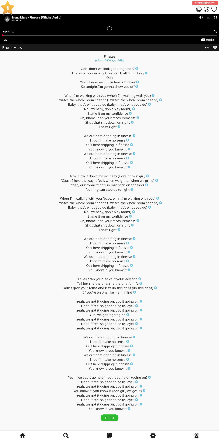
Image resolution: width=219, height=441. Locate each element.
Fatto (109, 418)
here (98, 135)
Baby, (72, 104)
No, (86, 109)
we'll (101, 82)
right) (149, 288)
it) (140, 391)
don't (93, 68)
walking (86, 95)
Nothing (92, 189)
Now (73, 176)
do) (144, 104)
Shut (89, 122)
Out (89, 144)
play (117, 109)
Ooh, (84, 68)
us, (124, 305)
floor (140, 185)
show (119, 86)
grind (124, 180)
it (99, 113)
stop (109, 189)
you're (91, 292)
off (132, 86)
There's (77, 73)
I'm (100, 86)
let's (108, 288)
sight (126, 122)
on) (144, 377)
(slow (122, 176)
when (110, 180)
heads (118, 82)
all (125, 73)
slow (81, 176)
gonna (109, 86)
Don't (85, 305)
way (90, 180)
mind (128, 292)
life (136, 283)
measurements (124, 118)
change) (152, 100)
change (100, 100)
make (106, 140)
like (111, 292)
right (113, 127)
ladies (108, 279)
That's (103, 127)
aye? (130, 305)
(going (136, 377)
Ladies (67, 288)
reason (91, 73)
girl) (142, 176)
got (93, 301)
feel (96, 305)
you (126, 86)
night (132, 73)
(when (112, 95)
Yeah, (84, 82)
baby (113, 176)
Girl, (93, 314)
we (100, 68)
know (93, 82)
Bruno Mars (12, 47)
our (83, 185)
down (112, 122)
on (103, 113)
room (90, 100)
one (124, 283)
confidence (119, 113)
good (114, 68)
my (92, 109)
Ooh (109, 77)
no (114, 140)
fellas (93, 288)
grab (91, 279)
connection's (96, 185)
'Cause (66, 180)
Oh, (82, 118)
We (86, 135)
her (85, 283)
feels (101, 180)
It (91, 140)
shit (104, 122)
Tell (79, 283)
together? (126, 68)
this (120, 288)
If (84, 292)
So (83, 86)
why (101, 73)
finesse (126, 135)
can (102, 189)
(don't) (126, 109)
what (91, 104)
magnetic (118, 185)
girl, (123, 391)
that (97, 122)
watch (117, 73)
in (118, 135)
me (106, 176)
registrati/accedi (205, 3)
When (69, 95)
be (119, 305)
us (115, 189)
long (140, 73)
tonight (91, 86)
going (104, 301)
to (115, 305)
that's (81, 104)
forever (129, 82)
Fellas (82, 279)
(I (108, 100)
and (101, 288)
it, (106, 149)
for (100, 176)
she (91, 283)
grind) (149, 180)
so (108, 185)
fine (135, 279)
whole (80, 100)
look (106, 68)
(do (134, 288)
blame (91, 118)
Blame (92, 113)
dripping (109, 135)
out (92, 135)
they (108, 73)
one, (104, 283)
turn (109, 82)
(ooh (115, 391)
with (96, 95)
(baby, (111, 104)
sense (121, 140)
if (114, 279)
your (108, 118)
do (104, 104)
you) (147, 95)
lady (127, 279)
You (91, 149)
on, (112, 301)
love (77, 180)
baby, (100, 109)
